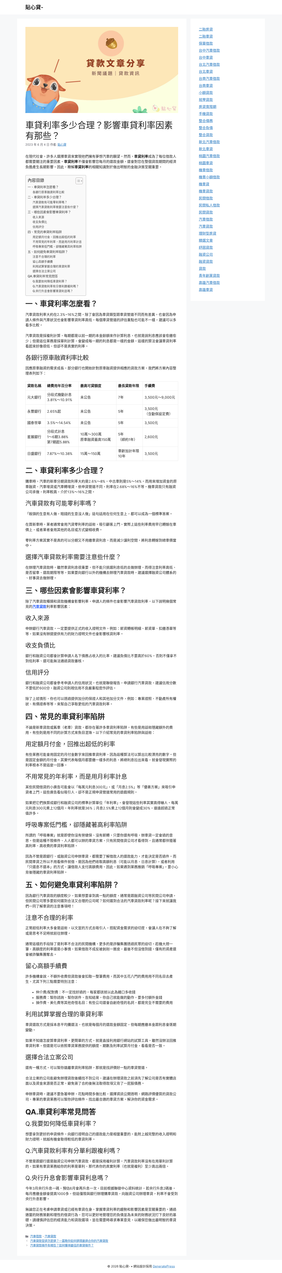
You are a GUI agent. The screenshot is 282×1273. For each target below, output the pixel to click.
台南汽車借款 (209, 79)
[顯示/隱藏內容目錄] (77, 180)
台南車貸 (206, 86)
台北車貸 (206, 72)
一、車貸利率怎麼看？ (43, 187)
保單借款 (206, 43)
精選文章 (206, 240)
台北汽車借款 (209, 65)
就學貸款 (206, 100)
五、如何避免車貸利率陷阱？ (48, 252)
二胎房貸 (206, 29)
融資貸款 (206, 262)
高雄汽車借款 (209, 283)
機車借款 (206, 170)
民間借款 (206, 198)
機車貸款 (206, 191)
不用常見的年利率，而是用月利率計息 (57, 241)
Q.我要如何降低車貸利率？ (50, 281)
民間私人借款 (209, 205)
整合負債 (206, 128)
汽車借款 (36, 1236)
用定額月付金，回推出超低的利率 (54, 237)
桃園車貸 (206, 163)
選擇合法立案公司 (44, 271)
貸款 (202, 269)
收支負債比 (40, 222)
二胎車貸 (206, 36)
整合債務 (206, 121)
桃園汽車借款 (209, 156)
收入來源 (38, 217)
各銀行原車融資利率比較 (48, 192)
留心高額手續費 (43, 261)
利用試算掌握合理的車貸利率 (51, 266)
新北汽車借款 (209, 142)
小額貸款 (206, 93)
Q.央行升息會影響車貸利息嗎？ (53, 291)
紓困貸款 (206, 247)
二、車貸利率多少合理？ (45, 197)
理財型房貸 (207, 233)
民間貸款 (206, 212)
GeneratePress (164, 1266)
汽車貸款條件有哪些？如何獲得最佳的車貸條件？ (62, 1245)
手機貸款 (206, 114)
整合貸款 (206, 135)
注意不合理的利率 (44, 256)
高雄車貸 (206, 290)
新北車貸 (206, 149)
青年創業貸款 (209, 276)
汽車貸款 (39, 607)
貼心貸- (34, 7)
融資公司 (206, 254)
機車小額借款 (209, 177)
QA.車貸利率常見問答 (43, 276)
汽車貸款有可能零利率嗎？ (50, 202)
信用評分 (38, 226)
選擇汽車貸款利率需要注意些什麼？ (56, 207)
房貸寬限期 (207, 107)
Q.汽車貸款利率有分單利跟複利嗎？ (56, 286)
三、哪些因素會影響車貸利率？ (49, 212)
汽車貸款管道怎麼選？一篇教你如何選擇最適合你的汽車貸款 (69, 1241)
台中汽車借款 (209, 50)
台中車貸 (206, 57)
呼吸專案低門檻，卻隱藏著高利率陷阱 (57, 246)
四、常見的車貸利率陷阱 (45, 232)
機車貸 (204, 184)
